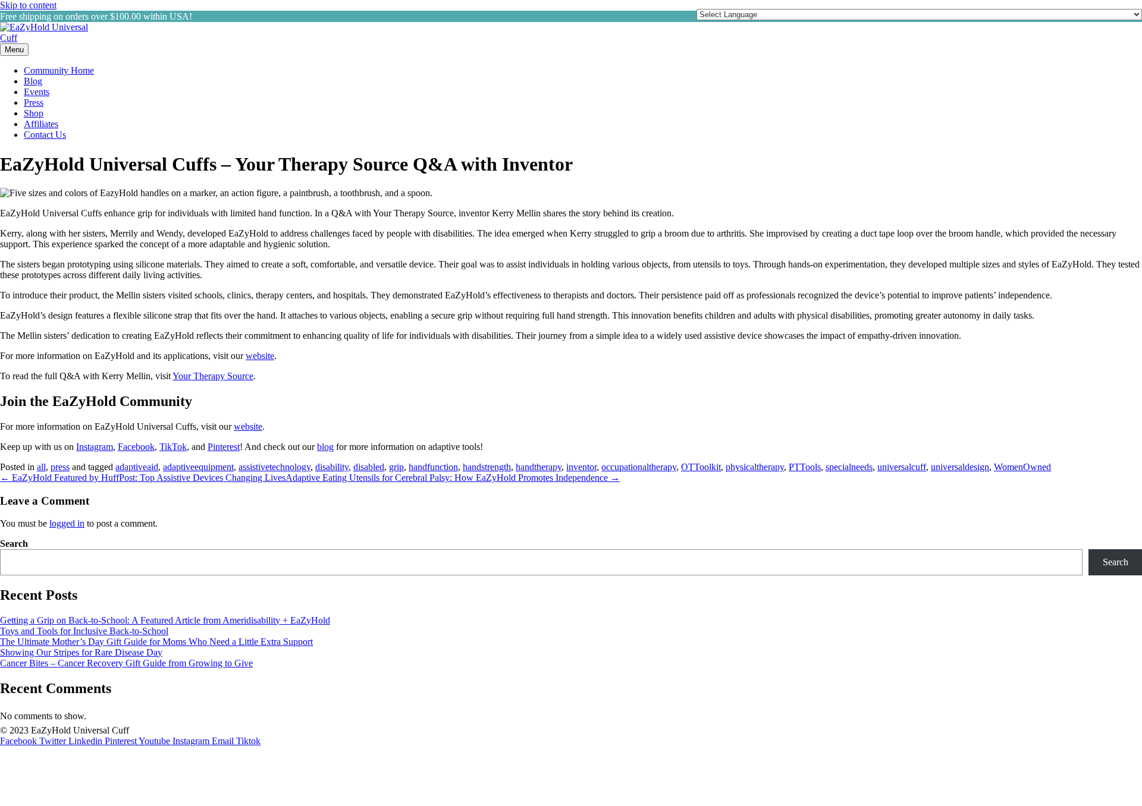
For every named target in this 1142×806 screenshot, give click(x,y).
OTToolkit (701, 467)
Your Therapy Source (212, 376)
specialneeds (849, 467)
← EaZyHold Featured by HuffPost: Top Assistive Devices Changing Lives (143, 478)
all (41, 467)
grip (396, 467)
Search (14, 544)
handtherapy (538, 467)
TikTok (173, 447)
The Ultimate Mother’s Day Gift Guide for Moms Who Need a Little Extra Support (156, 642)
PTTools (805, 467)
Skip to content (28, 5)
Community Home (59, 70)
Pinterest (224, 447)
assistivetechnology (274, 467)
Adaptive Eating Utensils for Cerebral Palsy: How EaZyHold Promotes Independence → (453, 478)
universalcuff (901, 467)
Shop (33, 113)
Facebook (136, 447)
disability (332, 467)
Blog (33, 81)
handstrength (487, 467)
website (260, 356)
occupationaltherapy (638, 467)
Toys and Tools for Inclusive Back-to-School (84, 631)
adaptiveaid (136, 467)
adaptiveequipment (198, 467)
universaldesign (960, 467)
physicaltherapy (755, 467)
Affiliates (41, 124)
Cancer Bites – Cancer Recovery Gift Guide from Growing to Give (126, 663)
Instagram (94, 447)
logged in (66, 523)
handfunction (433, 467)
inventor (581, 467)
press (60, 467)
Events (36, 92)
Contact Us (45, 135)
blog (325, 447)
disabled (368, 467)
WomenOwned (1022, 467)
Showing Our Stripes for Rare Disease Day (81, 652)
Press (33, 102)
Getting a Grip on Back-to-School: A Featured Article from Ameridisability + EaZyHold (165, 620)
